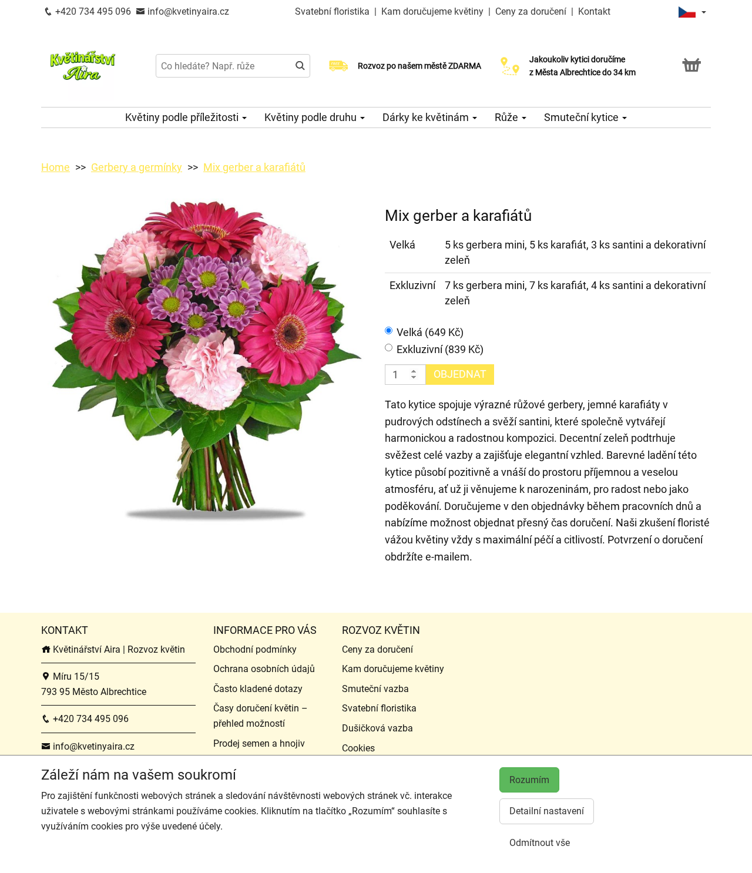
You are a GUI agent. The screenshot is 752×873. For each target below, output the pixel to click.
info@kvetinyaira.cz (187, 11)
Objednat (460, 374)
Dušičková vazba (377, 728)
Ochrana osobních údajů (264, 668)
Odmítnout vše (539, 842)
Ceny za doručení (530, 11)
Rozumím (529, 779)
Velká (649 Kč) (430, 332)
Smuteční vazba (375, 688)
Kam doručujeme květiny (432, 11)
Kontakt (594, 11)
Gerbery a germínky (136, 167)
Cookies (358, 748)
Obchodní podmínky (255, 649)
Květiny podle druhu (311, 117)
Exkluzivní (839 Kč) (440, 349)
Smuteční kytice (582, 117)
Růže (508, 117)
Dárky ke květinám (426, 117)
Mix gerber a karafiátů (254, 167)
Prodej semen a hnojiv (259, 743)
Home (55, 167)
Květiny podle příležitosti (183, 117)
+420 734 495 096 (92, 11)
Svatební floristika (333, 11)
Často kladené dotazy (258, 688)
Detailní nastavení (546, 811)
